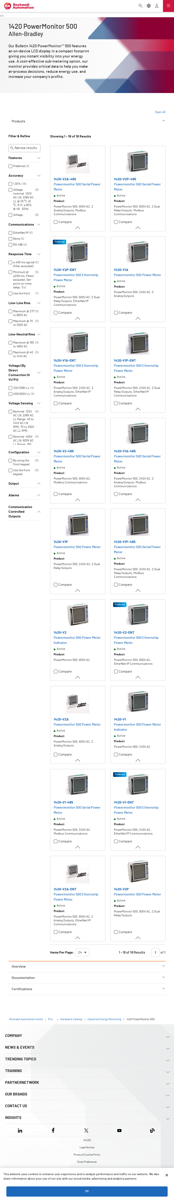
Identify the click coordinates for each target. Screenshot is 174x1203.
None (16, 238)
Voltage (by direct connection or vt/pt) (19, 372)
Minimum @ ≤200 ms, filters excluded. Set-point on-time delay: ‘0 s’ (23, 280)
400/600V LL (21, 393)
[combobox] (82, 952)
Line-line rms (19, 303)
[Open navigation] (168, 6)
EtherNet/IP (20, 232)
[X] (86, 1130)
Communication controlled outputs (20, 511)
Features (15, 158)
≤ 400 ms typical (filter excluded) (23, 264)
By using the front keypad (21, 462)
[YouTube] (119, 1130)
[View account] (157, 6)
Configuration (18, 452)
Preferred (19, 166)
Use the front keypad (21, 295)
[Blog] (152, 1130)
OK (87, 1191)
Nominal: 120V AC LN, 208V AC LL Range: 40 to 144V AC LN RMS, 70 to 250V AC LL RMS (23, 421)
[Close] (167, 1175)
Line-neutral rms (21, 334)
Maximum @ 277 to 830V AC (23, 313)
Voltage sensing (20, 403)
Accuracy (15, 175)
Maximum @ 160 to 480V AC (23, 344)
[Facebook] (53, 1130)
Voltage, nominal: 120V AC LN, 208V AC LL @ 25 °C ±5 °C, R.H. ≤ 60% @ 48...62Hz (23, 199)
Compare (65, 222)
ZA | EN (87, 1140)
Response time (20, 254)
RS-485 (18, 244)
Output (13, 483)
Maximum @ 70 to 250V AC (23, 323)
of (163, 952)
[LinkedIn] (21, 1130)
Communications (21, 224)
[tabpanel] (87, 547)
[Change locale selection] (149, 6)
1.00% (17, 183)
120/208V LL (21, 388)
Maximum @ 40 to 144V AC (23, 354)
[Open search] (141, 6)
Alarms (13, 495)
